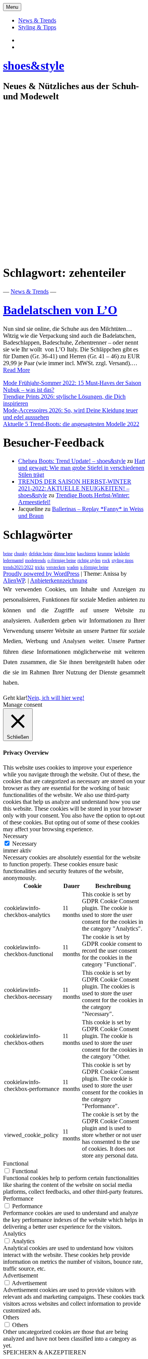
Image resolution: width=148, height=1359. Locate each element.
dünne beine (65, 553)
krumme (105, 553)
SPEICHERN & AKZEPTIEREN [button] (44, 1352)
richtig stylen (89, 560)
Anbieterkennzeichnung (58, 580)
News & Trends (37, 20)
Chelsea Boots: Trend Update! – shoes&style (72, 461)
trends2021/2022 (18, 567)
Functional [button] (15, 1163)
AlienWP (14, 580)
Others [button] (11, 1317)
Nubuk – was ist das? (28, 389)
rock (106, 560)
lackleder (122, 553)
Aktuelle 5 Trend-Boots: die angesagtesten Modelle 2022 (71, 424)
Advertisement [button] (20, 1275)
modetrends (35, 560)
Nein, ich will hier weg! (55, 698)
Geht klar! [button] (15, 698)
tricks (40, 567)
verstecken (55, 567)
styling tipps (123, 560)
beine (8, 553)
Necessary (24, 843)
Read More (16, 370)
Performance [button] (18, 1198)
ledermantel (13, 560)
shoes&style (33, 65)
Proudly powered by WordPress (41, 573)
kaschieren (86, 553)
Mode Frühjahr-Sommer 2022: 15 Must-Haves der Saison (72, 383)
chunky (20, 553)
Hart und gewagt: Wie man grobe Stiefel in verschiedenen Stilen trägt (81, 468)
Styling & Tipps (37, 27)
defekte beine (40, 553)
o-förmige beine (61, 560)
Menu (12, 7)
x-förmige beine (94, 567)
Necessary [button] (15, 836)
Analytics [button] (14, 1233)
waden (73, 567)
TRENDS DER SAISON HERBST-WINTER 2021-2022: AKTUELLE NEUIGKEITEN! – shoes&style (74, 488)
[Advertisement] (74, 183)
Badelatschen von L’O (60, 310)
